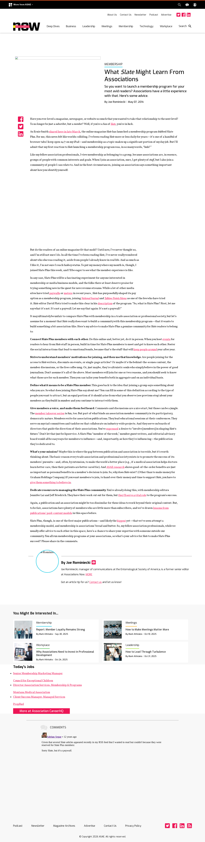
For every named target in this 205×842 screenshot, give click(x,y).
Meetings (107, 26)
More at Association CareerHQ (41, 711)
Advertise (166, 14)
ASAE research (115, 467)
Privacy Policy (133, 825)
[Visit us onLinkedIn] (189, 15)
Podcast (153, 14)
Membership (126, 26)
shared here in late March (64, 132)
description (105, 303)
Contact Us (125, 14)
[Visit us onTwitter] (178, 15)
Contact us (95, 582)
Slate (113, 124)
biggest (121, 521)
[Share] (20, 119)
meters (68, 293)
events (166, 339)
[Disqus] (102, 771)
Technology (146, 26)
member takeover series (49, 413)
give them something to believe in (50, 482)
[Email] (94, 562)
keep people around (145, 349)
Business (71, 26)
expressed (112, 429)
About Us (112, 14)
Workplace (166, 26)
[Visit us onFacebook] (183, 15)
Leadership (88, 26)
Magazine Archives (64, 825)
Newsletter (140, 14)
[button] (20, 5)
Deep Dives (53, 26)
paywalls (54, 293)
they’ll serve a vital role (132, 495)
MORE (89, 574)
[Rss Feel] (189, 825)
